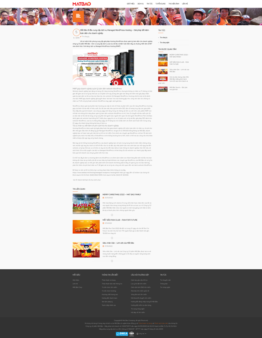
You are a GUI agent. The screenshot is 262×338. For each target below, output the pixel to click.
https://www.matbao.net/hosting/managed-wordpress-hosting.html (96, 173)
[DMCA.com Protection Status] (122, 334)
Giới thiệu (131, 4)
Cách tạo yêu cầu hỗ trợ (139, 280)
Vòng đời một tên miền (139, 294)
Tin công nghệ (164, 43)
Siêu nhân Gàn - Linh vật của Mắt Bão (118, 243)
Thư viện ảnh (174, 4)
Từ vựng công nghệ (137, 309)
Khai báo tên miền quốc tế (140, 291)
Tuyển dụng (160, 4)
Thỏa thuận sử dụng (108, 280)
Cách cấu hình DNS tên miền (141, 287)
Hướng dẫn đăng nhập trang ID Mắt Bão (144, 302)
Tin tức (149, 4)
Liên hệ (185, 4)
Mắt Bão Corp (77, 287)
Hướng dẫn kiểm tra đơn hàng (141, 305)
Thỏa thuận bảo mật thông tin (112, 284)
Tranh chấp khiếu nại (109, 305)
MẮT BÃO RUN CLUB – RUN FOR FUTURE (120, 220)
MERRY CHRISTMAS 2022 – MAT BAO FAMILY (122, 195)
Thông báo (164, 284)
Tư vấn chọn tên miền (109, 287)
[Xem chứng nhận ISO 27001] (131, 334)
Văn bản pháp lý (107, 302)
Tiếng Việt (142, 333)
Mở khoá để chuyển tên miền (141, 298)
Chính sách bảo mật (161, 323)
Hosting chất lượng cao (110, 294)
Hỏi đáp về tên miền (138, 312)
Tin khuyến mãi (165, 280)
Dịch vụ (141, 4)
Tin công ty (85, 36)
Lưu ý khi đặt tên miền (138, 284)
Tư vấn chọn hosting (109, 291)
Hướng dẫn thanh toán (109, 298)
